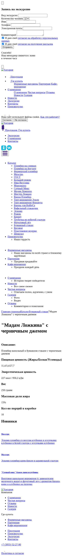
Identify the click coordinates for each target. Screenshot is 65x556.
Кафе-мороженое (17, 264)
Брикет (17, 216)
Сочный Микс (21, 188)
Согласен (7, 120)
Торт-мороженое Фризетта (28, 202)
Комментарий (8, 35)
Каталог (12, 163)
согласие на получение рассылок (35, 44)
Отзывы (50, 92)
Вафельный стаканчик (26, 208)
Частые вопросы (36, 92)
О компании (14, 89)
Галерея (28, 95)
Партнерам (44, 84)
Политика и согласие (12, 553)
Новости (18, 95)
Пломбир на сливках (25, 165)
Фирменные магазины (26, 84)
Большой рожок (22, 180)
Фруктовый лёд (22, 222)
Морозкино (20, 185)
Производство (15, 106)
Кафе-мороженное (17, 525)
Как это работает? (50, 117)
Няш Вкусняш (21, 182)
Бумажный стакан (23, 225)
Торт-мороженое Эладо (26, 199)
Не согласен (21, 120)
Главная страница (10, 311)
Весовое (18, 228)
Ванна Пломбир (22, 197)
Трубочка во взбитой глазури (29, 219)
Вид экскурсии (9, 15)
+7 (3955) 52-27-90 (11, 544)
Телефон (5, 25)
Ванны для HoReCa (24, 205)
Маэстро (18, 174)
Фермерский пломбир (26, 171)
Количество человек (12, 18)
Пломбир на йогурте (25, 168)
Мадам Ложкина (23, 191)
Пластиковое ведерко (25, 231)
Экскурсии (13, 101)
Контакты (13, 103)
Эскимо (18, 211)
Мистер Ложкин (23, 194)
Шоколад (19, 233)
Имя (3, 21)
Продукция (14, 530)
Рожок (17, 214)
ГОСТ (17, 177)
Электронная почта (11, 28)
